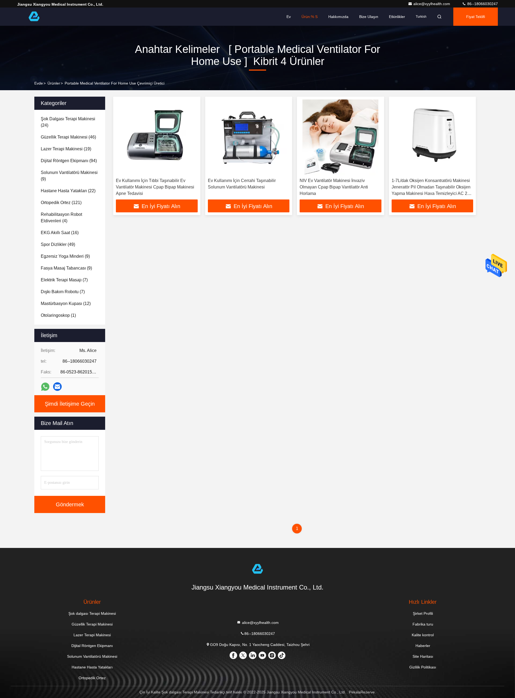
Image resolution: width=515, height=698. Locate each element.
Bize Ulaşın (368, 16)
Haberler (422, 646)
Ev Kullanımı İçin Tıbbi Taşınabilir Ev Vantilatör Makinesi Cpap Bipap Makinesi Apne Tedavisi (155, 187)
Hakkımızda (338, 16)
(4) (61, 217)
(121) (61, 202)
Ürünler (53, 83)
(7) (64, 280)
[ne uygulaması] (45, 386)
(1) (58, 315)
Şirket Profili (423, 613)
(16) (60, 232)
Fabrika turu (423, 624)
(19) (66, 149)
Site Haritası (423, 656)
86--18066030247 (482, 4)
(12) (66, 303)
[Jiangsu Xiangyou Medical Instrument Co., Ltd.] (34, 16)
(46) (68, 137)
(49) (58, 244)
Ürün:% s (309, 16)
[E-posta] (57, 386)
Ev (288, 16)
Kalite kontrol (423, 635)
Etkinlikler (397, 16)
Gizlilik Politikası (422, 667)
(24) (68, 122)
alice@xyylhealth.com (432, 4)
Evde (38, 83)
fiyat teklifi (475, 16)
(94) (69, 160)
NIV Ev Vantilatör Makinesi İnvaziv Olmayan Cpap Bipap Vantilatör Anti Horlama (334, 187)
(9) (69, 175)
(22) (68, 190)
